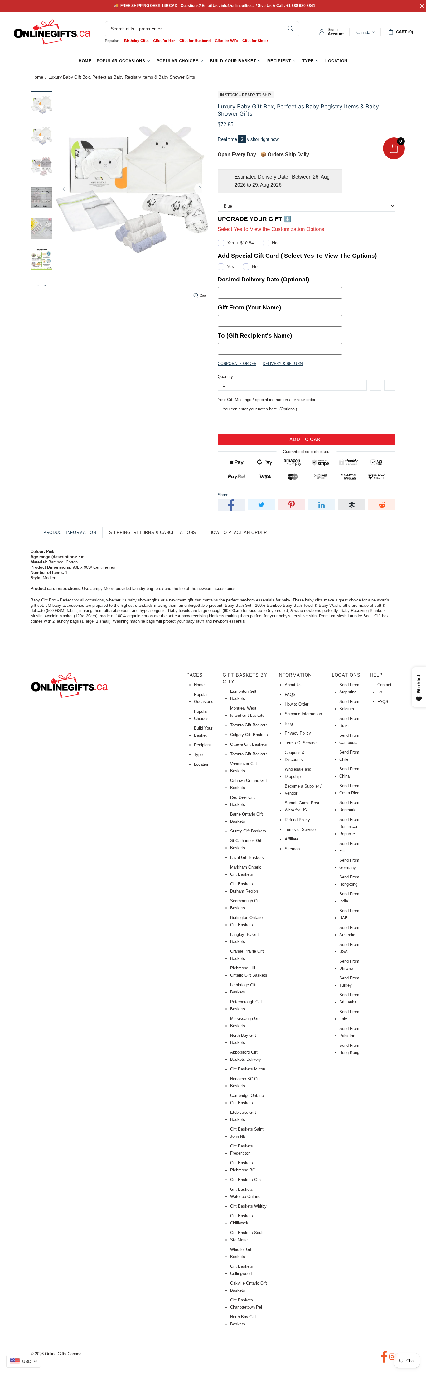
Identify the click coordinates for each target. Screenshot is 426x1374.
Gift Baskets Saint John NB (247, 1133)
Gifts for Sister (255, 41)
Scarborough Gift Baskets (245, 904)
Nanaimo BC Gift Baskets (245, 1082)
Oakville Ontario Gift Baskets (248, 1287)
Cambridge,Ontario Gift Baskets (247, 1099)
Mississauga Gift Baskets (245, 1022)
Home (37, 77)
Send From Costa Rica (349, 789)
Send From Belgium (349, 705)
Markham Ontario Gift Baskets (245, 871)
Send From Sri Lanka (349, 998)
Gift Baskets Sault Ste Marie (247, 1236)
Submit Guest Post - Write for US (303, 806)
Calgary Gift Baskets (249, 734)
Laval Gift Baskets (247, 857)
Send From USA (349, 948)
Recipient (202, 745)
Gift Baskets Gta (245, 1179)
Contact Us (384, 688)
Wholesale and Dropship (298, 773)
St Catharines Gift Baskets (246, 844)
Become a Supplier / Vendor (303, 790)
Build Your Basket (203, 732)
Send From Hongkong (349, 881)
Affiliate (291, 839)
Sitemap (292, 848)
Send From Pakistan (349, 1032)
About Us (293, 684)
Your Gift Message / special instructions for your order (266, 399)
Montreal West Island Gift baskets (247, 712)
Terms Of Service (301, 742)
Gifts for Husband (195, 41)
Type (198, 754)
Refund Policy (297, 819)
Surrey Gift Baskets (248, 831)
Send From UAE (349, 914)
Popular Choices (201, 715)
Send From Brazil (349, 722)
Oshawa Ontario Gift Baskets (248, 784)
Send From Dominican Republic (349, 826)
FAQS (290, 694)
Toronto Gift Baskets (249, 725)
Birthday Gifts (136, 41)
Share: (224, 494)
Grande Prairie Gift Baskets (247, 955)
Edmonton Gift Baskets (243, 695)
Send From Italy (349, 1015)
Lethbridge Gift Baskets (243, 988)
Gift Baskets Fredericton (241, 1150)
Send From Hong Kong (349, 1049)
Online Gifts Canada (52, 32)
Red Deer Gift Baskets (242, 801)
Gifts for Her (164, 41)
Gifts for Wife (226, 41)
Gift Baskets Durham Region (244, 887)
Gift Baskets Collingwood (241, 1270)
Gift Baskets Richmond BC (242, 1166)
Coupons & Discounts (295, 756)
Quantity (225, 376)
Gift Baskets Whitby (248, 1206)
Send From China (349, 772)
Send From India (349, 897)
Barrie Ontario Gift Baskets (246, 818)
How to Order (296, 704)
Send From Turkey (349, 982)
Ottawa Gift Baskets (248, 744)
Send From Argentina (349, 688)
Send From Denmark (349, 806)
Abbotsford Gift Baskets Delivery (245, 1056)
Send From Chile (349, 756)
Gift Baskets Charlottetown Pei (246, 1303)
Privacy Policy (298, 733)
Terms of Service (300, 829)
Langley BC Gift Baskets (244, 938)
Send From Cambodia (349, 739)
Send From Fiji (349, 847)
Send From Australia (349, 931)
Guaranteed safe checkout (307, 451)
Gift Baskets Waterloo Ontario (245, 1193)
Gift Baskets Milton (247, 1069)
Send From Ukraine (349, 965)
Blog (289, 723)
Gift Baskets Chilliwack (241, 1219)
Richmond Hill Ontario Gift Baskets (248, 972)
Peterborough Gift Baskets (246, 1005)
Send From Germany (349, 864)
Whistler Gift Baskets (241, 1253)
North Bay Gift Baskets (243, 1039)
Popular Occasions (203, 698)
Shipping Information (303, 713)
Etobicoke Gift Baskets (243, 1116)
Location (201, 764)
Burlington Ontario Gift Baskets (246, 921)
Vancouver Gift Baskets (243, 767)
